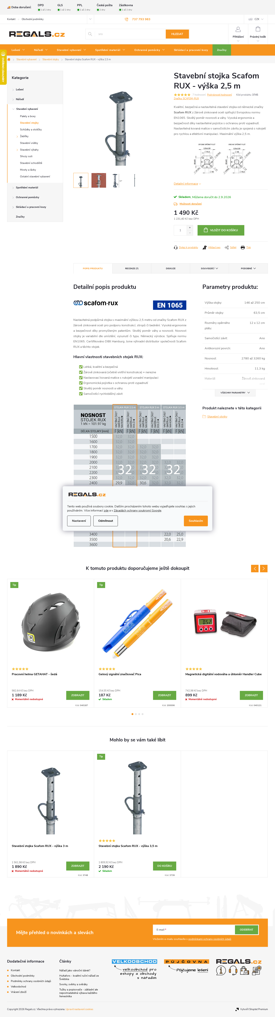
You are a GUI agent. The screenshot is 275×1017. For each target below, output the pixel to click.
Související (207, 268)
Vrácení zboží (18, 992)
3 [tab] (139, 714)
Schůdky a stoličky (31, 129)
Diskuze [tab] (170, 268)
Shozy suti (26, 156)
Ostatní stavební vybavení (35, 176)
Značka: (186, 98)
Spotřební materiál (27, 187)
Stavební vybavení (27, 109)
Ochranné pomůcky (27, 197)
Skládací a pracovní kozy (31, 207)
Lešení (20, 89)
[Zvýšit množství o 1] (190, 227)
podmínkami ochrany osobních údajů (209, 939)
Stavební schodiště (31, 163)
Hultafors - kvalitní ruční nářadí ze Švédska (79, 977)
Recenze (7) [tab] (131, 268)
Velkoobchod (18, 986)
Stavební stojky (29, 123)
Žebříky (24, 136)
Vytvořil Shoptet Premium (254, 1009)
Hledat (177, 34)
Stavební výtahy (29, 150)
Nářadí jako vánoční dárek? (74, 970)
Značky (20, 217)
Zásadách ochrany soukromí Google (137, 511)
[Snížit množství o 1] (190, 232)
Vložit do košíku (224, 230)
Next (264, 568)
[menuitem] (18, 50)
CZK (257, 19)
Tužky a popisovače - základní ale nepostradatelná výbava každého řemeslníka (78, 993)
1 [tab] (132, 714)
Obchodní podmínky (33, 19)
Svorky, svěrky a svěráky (73, 984)
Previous (255, 568)
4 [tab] (142, 714)
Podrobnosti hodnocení (219, 94)
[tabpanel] (50, 643)
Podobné (246, 268)
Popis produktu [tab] (93, 268)
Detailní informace (186, 184)
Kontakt (11, 19)
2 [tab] (136, 714)
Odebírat (246, 930)
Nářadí (20, 99)
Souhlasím (196, 521)
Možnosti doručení (191, 204)
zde (106, 511)
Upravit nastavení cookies (79, 1009)
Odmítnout (105, 521)
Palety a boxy (28, 116)
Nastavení (79, 521)
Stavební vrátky (29, 143)
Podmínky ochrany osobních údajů (31, 981)
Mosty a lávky (28, 170)
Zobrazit (77, 695)
